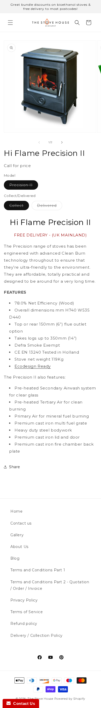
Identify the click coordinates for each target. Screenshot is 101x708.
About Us (19, 546)
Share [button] (14, 467)
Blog (14, 558)
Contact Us (23, 703)
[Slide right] (62, 142)
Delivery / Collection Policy (36, 635)
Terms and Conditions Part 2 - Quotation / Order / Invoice (49, 585)
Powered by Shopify (69, 698)
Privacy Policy (24, 600)
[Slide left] (39, 142)
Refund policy (23, 623)
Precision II (23, 186)
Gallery (17, 535)
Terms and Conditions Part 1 (37, 570)
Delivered (49, 206)
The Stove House (40, 698)
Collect (19, 206)
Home (16, 511)
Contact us (21, 523)
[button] (10, 22)
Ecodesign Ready (33, 366)
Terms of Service (26, 612)
